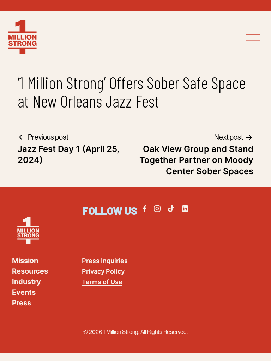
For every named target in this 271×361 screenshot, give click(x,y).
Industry (26, 281)
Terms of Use (102, 282)
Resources (30, 271)
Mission (25, 260)
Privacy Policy (103, 271)
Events (24, 292)
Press (21, 303)
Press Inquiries (105, 260)
